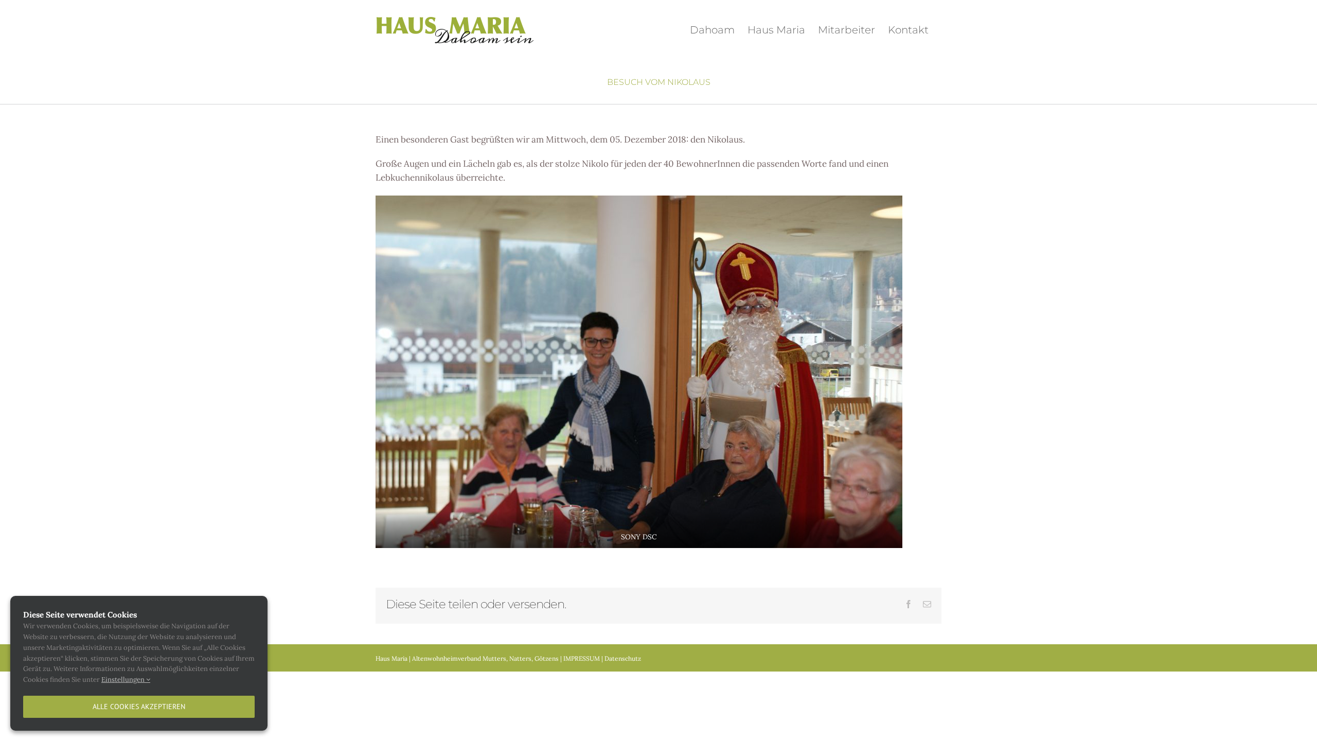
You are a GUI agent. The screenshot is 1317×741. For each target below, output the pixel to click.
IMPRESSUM (581, 658)
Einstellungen (123, 679)
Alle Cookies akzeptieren (139, 706)
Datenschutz (622, 658)
